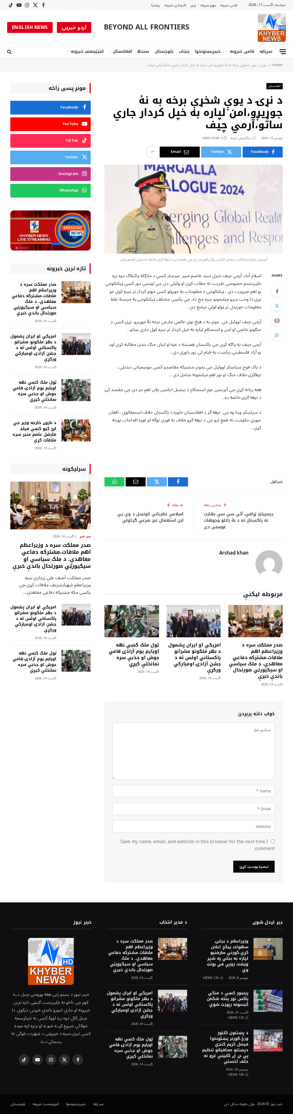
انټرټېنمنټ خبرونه (87, 51)
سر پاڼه (98, 1104)
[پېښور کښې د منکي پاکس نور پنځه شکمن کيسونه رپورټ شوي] (268, 1001)
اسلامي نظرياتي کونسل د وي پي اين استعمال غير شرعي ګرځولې (150, 517)
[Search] (10, 51)
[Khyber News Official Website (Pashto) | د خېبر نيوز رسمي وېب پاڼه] (272, 27)
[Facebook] (277, 291)
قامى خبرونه (228, 5)
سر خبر (85, 536)
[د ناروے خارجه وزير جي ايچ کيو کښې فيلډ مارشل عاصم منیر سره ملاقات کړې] (76, 430)
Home (277, 65)
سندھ (143, 51)
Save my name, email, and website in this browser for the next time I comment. (197, 845)
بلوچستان (164, 51)
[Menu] (283, 51)
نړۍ (193, 5)
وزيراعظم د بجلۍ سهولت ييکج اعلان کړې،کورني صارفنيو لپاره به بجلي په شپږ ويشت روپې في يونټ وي (227, 955)
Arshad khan (233, 553)
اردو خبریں (74, 27)
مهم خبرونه (208, 5)
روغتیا (155, 5)
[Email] (277, 320)
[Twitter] (277, 305)
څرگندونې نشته (240, 138)
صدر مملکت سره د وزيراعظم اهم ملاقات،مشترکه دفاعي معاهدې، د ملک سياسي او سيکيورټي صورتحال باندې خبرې (256, 660)
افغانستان (122, 51)
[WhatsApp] (277, 335)
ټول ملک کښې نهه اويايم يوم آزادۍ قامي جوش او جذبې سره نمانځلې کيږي (134, 654)
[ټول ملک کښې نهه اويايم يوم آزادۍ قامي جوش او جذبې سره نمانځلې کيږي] (131, 621)
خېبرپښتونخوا (208, 51)
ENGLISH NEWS (30, 27)
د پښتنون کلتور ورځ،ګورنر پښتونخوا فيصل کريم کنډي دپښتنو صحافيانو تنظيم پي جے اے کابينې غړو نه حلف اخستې (225, 1047)
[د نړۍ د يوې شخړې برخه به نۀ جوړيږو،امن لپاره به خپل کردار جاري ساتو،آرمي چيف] (193, 209)
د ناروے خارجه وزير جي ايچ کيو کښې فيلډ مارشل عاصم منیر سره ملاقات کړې (34, 431)
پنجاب (184, 51)
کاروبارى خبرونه (175, 5)
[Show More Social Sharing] (152, 152)
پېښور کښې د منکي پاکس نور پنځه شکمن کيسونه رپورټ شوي (227, 998)
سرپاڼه (266, 51)
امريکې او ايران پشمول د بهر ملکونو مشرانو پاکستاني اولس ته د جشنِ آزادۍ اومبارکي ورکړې (194, 657)
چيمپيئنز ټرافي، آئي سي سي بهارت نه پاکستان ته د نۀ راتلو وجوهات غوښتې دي (239, 520)
